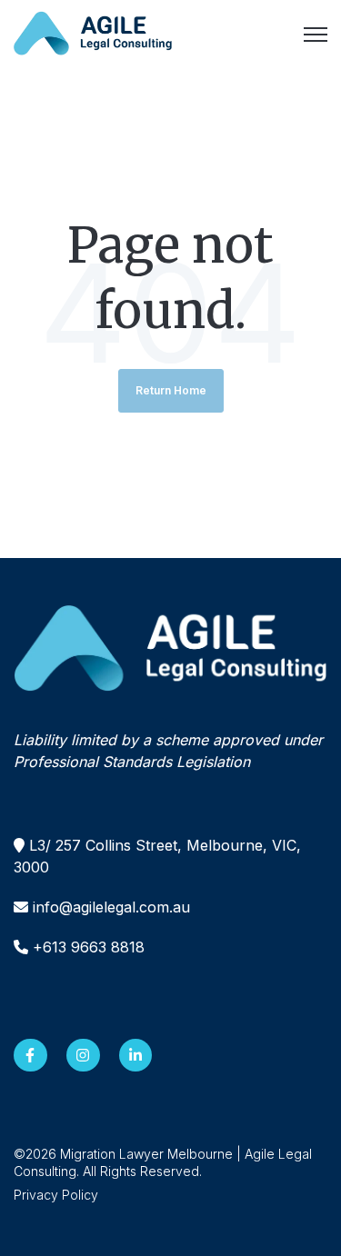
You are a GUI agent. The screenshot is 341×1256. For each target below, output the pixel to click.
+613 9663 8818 (89, 947)
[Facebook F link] (30, 1055)
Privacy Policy (56, 1194)
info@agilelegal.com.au (111, 907)
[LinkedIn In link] (136, 1055)
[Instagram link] (83, 1055)
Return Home (170, 390)
